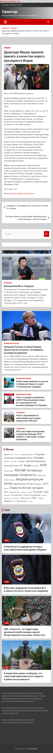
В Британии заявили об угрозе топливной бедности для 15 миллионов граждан (32, 384)
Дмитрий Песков (11, 466)
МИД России (42, 475)
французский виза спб (10, 1)
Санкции (7, 495)
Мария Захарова (9, 480)
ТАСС (34, 498)
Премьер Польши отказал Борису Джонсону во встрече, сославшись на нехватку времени (23, 349)
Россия (37, 491)
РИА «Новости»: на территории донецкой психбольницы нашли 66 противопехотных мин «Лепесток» (25, 632)
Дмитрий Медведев (36, 461)
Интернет (36, 466)
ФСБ (14, 501)
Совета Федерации (32, 495)
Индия (7, 48)
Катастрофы (9, 471)
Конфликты (28, 475)
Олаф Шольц (14, 492)
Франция (8, 283)
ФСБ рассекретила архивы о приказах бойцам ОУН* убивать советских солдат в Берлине (30, 435)
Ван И (17, 454)
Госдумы (21, 461)
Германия (20, 413)
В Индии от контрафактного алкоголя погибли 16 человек (27, 207)
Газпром (13, 461)
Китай (20, 470)
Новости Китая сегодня (26, 488)
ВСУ (12, 454)
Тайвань (40, 498)
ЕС (21, 465)
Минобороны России (23, 484)
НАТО (45, 483)
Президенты (29, 194)
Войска (7, 461)
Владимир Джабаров (27, 454)
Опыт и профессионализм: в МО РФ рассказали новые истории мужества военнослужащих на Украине (31, 401)
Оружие (23, 492)
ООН (6, 492)
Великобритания (11, 343)
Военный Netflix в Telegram (19, 286)
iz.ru (15, 189)
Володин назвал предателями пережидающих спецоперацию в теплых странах (26, 217)
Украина (8, 501)
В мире (38, 457)
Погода (29, 492)
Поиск (46, 234)
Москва (37, 484)
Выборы (13, 194)
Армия (7, 454)
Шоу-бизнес (22, 501)
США (45, 492)
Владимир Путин (24, 458)
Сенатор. (10, 11)
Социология (25, 498)
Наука (6, 488)
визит (30, 501)
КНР (43, 465)
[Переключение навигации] (5, 22)
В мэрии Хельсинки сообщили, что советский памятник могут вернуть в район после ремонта (23, 676)
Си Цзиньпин (16, 495)
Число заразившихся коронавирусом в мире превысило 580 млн (28, 418)
